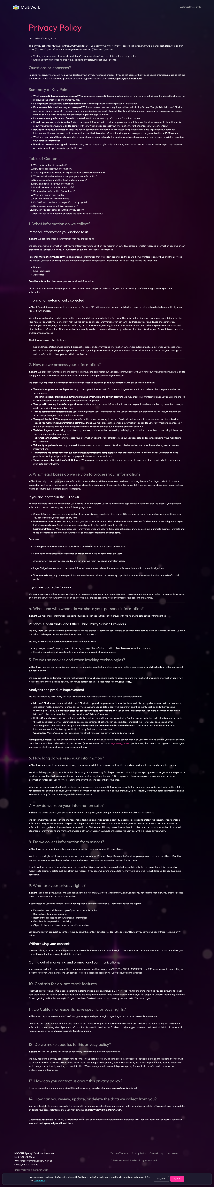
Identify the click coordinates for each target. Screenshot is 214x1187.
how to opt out (105, 729)
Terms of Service (119, 1153)
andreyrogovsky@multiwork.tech (125, 78)
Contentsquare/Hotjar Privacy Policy (74, 729)
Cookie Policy (156, 1153)
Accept (177, 1178)
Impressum (172, 1153)
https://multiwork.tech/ (76, 45)
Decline (161, 1178)
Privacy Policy (138, 1153)
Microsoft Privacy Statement (94, 714)
